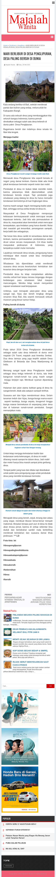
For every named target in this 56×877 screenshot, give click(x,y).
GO (50, 686)
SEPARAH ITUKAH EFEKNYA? (18, 830)
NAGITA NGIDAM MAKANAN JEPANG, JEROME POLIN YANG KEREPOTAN (40, 600)
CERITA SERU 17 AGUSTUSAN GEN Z (21, 824)
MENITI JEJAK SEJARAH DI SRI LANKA (31, 639)
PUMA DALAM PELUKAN (16, 843)
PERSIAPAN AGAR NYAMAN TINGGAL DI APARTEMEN (14, 599)
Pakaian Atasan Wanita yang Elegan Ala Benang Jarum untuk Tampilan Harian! (28, 837)
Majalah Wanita (27, 874)
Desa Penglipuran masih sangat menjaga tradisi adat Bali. (28, 174)
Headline (8, 866)
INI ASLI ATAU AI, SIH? (15, 849)
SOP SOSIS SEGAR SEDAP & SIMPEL (30, 651)
